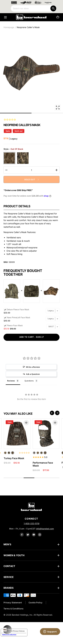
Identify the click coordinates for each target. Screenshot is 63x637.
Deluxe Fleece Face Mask (18, 309)
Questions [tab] (29, 380)
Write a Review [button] (33, 367)
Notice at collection (9, 635)
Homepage (9, 27)
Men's (7, 544)
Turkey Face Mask (14, 458)
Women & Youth (14, 555)
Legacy (9, 158)
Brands (8, 587)
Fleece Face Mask (15, 325)
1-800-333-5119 (31, 523)
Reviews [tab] (11, 380)
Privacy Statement (13, 602)
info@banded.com (45, 528)
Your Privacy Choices (17, 631)
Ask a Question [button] (33, 374)
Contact (9, 566)
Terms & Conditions (13, 608)
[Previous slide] (52, 413)
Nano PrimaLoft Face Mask (18, 317)
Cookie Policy (35, 602)
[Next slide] (57, 413)
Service (9, 577)
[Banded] (31, 17)
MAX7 (23, 158)
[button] (5, 17)
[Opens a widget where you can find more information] (50, 632)
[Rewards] (7, 629)
